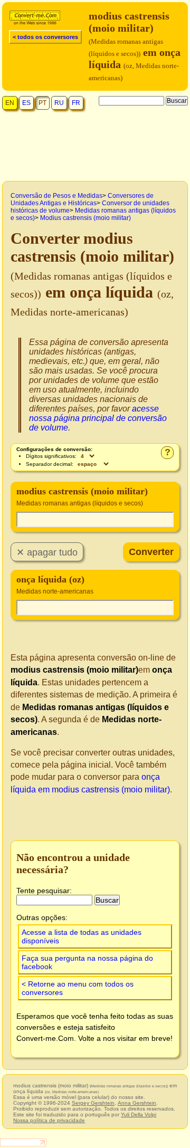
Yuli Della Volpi (138, 1114)
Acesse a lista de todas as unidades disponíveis (81, 936)
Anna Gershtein (137, 1103)
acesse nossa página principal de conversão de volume (98, 418)
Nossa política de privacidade (49, 1120)
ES (26, 103)
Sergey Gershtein (93, 1103)
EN (9, 103)
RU (59, 103)
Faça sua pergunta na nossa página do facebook (87, 962)
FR (76, 103)
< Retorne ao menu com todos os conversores (78, 988)
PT (42, 103)
